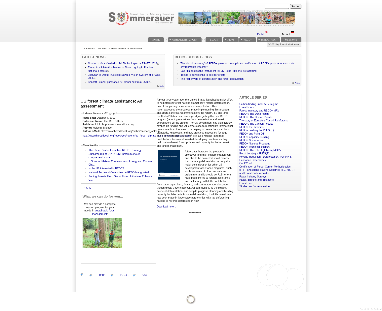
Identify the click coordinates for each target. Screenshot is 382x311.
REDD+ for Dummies (251, 127)
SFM (89, 187)
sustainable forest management (104, 212)
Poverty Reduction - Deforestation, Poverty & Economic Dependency (265, 158)
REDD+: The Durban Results (256, 117)
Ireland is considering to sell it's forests (202, 74)
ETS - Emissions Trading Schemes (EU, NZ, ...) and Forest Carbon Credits (267, 171)
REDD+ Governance (251, 140)
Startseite (88, 48)
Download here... (166, 206)
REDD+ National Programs (254, 143)
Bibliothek (268, 39)
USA (144, 275)
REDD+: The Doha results (254, 113)
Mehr (162, 86)
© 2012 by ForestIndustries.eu (284, 44)
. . (166, 38)
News (230, 39)
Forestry (124, 275)
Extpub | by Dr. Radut (370, 309)
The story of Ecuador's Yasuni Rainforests (263, 120)
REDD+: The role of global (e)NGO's (260, 150)
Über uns (291, 39)
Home (156, 39)
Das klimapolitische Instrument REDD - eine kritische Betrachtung (218, 70)
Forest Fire (245, 183)
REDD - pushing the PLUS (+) (256, 130)
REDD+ (248, 39)
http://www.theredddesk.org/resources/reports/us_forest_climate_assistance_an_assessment (136, 135)
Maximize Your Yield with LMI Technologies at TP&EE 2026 (122, 63)
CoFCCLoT (245, 163)
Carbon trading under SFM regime (258, 104)
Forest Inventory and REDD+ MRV (259, 110)
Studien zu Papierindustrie (254, 186)
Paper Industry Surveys (253, 176)
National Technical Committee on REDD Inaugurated (119, 172)
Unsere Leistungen (184, 39)
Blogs (214, 39)
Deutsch (286, 34)
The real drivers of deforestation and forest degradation (212, 78)
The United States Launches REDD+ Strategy (115, 150)
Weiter (297, 83)
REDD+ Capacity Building (254, 137)
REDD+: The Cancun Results (256, 123)
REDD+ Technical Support (254, 146)
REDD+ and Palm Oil (251, 133)
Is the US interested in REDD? (106, 168)
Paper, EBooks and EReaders (256, 179)
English (261, 34)
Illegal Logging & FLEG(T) (254, 153)
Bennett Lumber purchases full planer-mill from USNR (119, 81)
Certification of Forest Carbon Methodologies (265, 166)
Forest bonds (246, 107)
